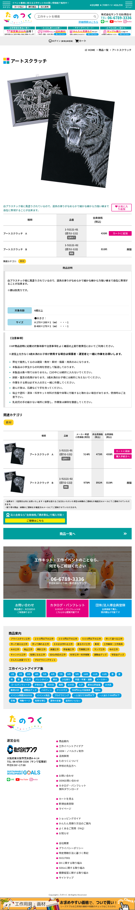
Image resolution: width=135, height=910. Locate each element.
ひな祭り (66, 679)
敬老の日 (15, 689)
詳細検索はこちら (88, 21)
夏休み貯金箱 (94, 684)
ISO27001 (64, 858)
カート (82, 40)
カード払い (19, 6)
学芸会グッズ (117, 654)
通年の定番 (55, 700)
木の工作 (15, 649)
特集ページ (25, 700)
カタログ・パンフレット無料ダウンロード (72, 787)
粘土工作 (28, 649)
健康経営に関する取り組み (73, 872)
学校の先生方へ (67, 765)
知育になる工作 (37, 654)
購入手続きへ (123, 456)
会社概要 (95, 5)
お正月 (27, 679)
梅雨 (61, 684)
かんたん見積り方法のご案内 (75, 823)
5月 (44, 674)
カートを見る (66, 798)
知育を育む (40, 700)
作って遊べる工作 (114, 638)
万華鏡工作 (84, 649)
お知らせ (64, 833)
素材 (22, 260)
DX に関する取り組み (70, 863)
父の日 (71, 684)
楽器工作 (54, 649)
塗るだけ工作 (83, 643)
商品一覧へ (67, 533)
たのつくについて (69, 761)
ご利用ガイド (107, 5)
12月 (104, 674)
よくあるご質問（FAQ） (72, 828)
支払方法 (119, 5)
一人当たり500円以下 (109, 695)
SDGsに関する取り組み (72, 867)
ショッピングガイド (70, 818)
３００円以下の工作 (67, 638)
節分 (55, 679)
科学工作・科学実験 (79, 654)
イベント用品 (43, 695)
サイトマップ (66, 877)
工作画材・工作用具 (113, 643)
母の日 (51, 684)
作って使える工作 (19, 643)
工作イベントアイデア (71, 746)
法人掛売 (45, 6)
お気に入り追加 (123, 208)
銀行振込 (32, 6)
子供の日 (38, 684)
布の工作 (113, 649)
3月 (28, 674)
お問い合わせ (24, 608)
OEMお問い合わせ (69, 780)
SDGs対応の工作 (58, 654)
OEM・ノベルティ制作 (71, 751)
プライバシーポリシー (71, 848)
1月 (12, 674)
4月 (36, 674)
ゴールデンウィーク (20, 684)
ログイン (56, 40)
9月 (77, 674)
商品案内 (64, 741)
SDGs (97, 689)
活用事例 (64, 756)
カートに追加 (120, 233)
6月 (52, 674)
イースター (102, 679)
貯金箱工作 (68, 649)
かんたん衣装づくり (20, 659)
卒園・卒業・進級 (83, 679)
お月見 (108, 684)
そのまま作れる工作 (63, 643)
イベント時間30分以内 (21, 695)
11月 (95, 674)
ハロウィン (46, 689)
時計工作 (41, 649)
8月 (69, 674)
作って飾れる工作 (40, 643)
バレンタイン (42, 679)
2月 (20, 674)
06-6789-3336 (116, 17)
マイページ (65, 808)
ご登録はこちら (35, 520)
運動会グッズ (100, 654)
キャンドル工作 (18, 654)
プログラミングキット (45, 659)
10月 (85, 674)
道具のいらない (73, 700)
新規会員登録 (66, 803)
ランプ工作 (99, 649)
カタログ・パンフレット (67, 608)
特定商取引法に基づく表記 (73, 853)
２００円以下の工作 (43, 638)
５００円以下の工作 (91, 638)
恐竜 (13, 700)
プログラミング (61, 695)
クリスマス (62, 689)
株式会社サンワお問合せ (116, 14)
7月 (61, 674)
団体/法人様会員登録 (110, 608)
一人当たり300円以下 (84, 695)
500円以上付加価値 (81, 689)
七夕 (81, 684)
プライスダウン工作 (20, 638)
